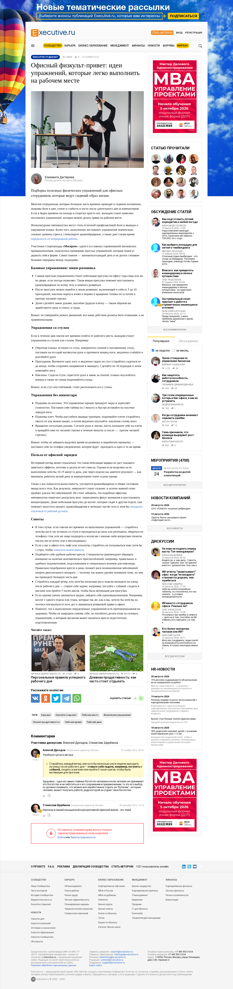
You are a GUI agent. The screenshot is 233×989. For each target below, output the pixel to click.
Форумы (168, 45)
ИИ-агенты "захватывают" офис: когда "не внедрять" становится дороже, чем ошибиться (179, 576)
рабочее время (73, 722)
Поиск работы (72, 890)
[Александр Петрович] (194, 182)
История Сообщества (42, 895)
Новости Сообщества (42, 937)
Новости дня (37, 919)
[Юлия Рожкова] (156, 159)
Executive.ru (50, 957)
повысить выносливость (69, 550)
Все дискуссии (175, 656)
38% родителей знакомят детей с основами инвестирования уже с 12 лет (174, 732)
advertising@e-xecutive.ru (112, 957)
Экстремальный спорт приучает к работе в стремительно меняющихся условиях (180, 303)
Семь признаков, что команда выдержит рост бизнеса (178, 435)
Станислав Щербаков (103, 742)
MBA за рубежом (107, 895)
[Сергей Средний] (194, 170)
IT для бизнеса (140, 909)
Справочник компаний (76, 913)
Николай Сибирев (172, 584)
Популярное (161, 341)
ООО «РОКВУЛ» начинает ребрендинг (171, 508)
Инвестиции (172, 900)
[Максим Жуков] (194, 194)
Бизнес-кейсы (105, 909)
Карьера (70, 45)
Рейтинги (103, 900)
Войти (61, 837)
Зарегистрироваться (83, 837)
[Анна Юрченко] (168, 182)
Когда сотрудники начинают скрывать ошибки (180, 416)
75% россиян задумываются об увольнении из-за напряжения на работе (174, 681)
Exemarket (137, 913)
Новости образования (42, 932)
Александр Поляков (174, 225)
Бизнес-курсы (105, 904)
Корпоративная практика (145, 890)
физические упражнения (117, 715)
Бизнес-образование (93, 45)
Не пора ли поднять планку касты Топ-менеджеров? (179, 550)
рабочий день (94, 722)
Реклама (63, 866)
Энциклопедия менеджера (146, 918)
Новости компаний (41, 923)
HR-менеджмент (73, 886)
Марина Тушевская (173, 364)
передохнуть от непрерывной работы (54, 239)
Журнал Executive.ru (41, 900)
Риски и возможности (177, 895)
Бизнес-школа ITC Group (176, 468)
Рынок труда (71, 895)
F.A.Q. (51, 866)
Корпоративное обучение (111, 886)
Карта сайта (95, 965)
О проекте (38, 866)
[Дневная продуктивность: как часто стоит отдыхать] (116, 653)
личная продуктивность (46, 722)
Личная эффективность (46, 674)
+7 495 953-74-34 (184, 951)
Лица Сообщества (40, 886)
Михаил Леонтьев (172, 251)
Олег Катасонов (171, 609)
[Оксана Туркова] (168, 159)
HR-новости (37, 941)
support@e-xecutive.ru (113, 962)
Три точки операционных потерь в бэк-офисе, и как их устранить (180, 398)
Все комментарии (174, 329)
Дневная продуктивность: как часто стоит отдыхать (112, 679)
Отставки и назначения (43, 928)
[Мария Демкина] (181, 182)
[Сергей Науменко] (156, 194)
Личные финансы (175, 890)
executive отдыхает (66, 715)
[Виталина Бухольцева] (156, 182)
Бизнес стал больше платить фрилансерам (173, 719)
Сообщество (53, 45)
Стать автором (162, 32)
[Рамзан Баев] (168, 194)
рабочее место (90, 715)
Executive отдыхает (41, 904)
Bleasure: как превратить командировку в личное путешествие (177, 273)
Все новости (175, 528)
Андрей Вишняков (172, 404)
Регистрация (193, 32)
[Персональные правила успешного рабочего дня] (58, 653)
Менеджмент (119, 45)
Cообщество (38, 880)
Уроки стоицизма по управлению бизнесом (176, 359)
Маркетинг (137, 900)
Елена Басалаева (172, 555)
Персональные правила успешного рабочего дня (58, 679)
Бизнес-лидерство (141, 886)
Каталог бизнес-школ (109, 927)
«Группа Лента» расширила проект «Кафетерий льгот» (168, 518)
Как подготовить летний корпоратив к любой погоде (180, 220)
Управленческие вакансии (79, 909)
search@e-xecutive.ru (122, 951)
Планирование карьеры (77, 904)
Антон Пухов (169, 421)
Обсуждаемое (188, 341)
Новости (154, 45)
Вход (179, 32)
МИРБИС (182, 45)
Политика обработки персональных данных (53, 965)
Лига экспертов (39, 890)
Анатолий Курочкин (174, 311)
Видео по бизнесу (107, 922)
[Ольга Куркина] (168, 170)
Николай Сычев (171, 635)
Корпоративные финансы (179, 886)
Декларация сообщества (91, 866)
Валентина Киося (172, 441)
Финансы (138, 45)
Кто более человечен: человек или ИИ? (176, 630)
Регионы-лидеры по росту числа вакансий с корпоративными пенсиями (174, 701)
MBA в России (105, 890)
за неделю (162, 350)
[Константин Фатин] (156, 170)
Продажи (136, 904)
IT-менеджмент (140, 895)
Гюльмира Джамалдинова (177, 384)
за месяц (182, 350)
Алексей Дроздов (75, 742)
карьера (46, 715)
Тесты (101, 918)
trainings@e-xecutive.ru (126, 954)
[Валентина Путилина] (181, 170)
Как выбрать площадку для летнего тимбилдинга (179, 246)
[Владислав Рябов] (181, 194)
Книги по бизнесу (107, 913)
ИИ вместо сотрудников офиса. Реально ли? (177, 604)
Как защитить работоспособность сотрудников (175, 378)
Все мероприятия (174, 485)
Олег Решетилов (171, 279)
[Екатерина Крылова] (181, 159)
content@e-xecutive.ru (111, 960)
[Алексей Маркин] (194, 159)
